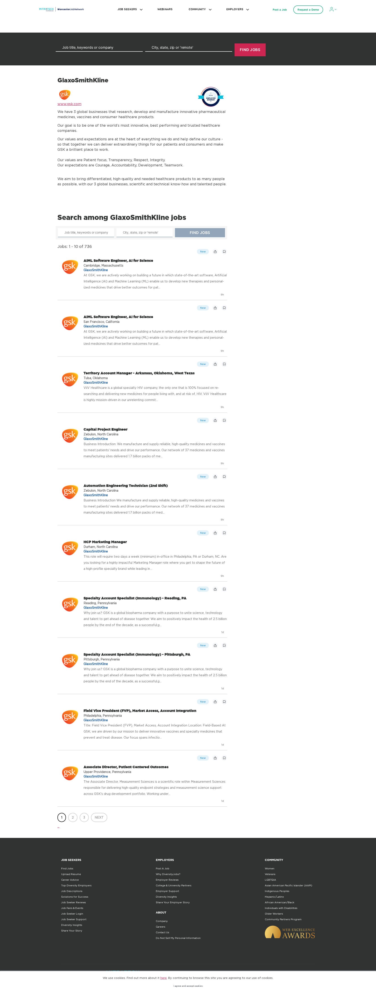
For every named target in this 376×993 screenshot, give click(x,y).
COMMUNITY (197, 9)
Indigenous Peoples (277, 891)
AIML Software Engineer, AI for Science (118, 260)
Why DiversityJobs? (168, 874)
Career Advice (70, 880)
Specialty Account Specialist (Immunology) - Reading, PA (135, 598)
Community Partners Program (283, 919)
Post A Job (162, 868)
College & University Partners (173, 885)
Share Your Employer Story (173, 902)
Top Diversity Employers (76, 885)
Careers (160, 926)
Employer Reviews (167, 880)
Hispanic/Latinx (274, 896)
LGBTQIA (270, 880)
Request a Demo (308, 9)
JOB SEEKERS (127, 9)
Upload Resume (71, 874)
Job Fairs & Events (72, 908)
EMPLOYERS (234, 9)
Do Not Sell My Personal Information (178, 938)
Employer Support (167, 891)
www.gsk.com (69, 104)
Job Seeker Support (73, 919)
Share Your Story (71, 930)
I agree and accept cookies (188, 986)
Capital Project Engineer (106, 429)
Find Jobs (67, 868)
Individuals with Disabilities (281, 908)
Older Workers (274, 913)
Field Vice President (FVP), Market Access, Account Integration (140, 711)
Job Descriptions (71, 891)
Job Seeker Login (72, 913)
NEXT (99, 817)
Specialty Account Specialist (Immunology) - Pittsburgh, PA (137, 654)
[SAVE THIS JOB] (224, 251)
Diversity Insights (71, 925)
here (163, 977)
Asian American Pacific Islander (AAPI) (288, 885)
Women (269, 868)
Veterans (270, 874)
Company (162, 921)
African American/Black (279, 902)
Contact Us (162, 932)
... (58, 826)
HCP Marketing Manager (105, 542)
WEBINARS (165, 9)
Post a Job (280, 9)
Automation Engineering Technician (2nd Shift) (126, 485)
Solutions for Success (74, 896)
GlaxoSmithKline (96, 270)
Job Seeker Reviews (73, 902)
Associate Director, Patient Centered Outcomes (126, 767)
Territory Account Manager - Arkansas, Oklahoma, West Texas (139, 373)
